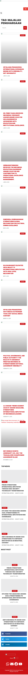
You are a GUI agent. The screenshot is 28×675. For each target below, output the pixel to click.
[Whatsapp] (7, 664)
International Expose (8, 493)
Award (4, 481)
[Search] (25, 28)
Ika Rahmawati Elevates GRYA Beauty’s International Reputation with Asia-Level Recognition (13, 269)
